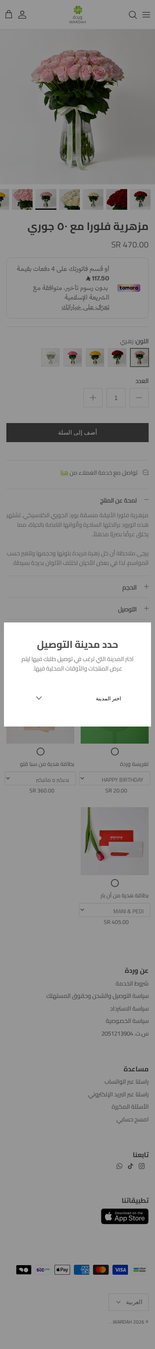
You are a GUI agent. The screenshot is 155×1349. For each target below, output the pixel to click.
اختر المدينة (108, 698)
